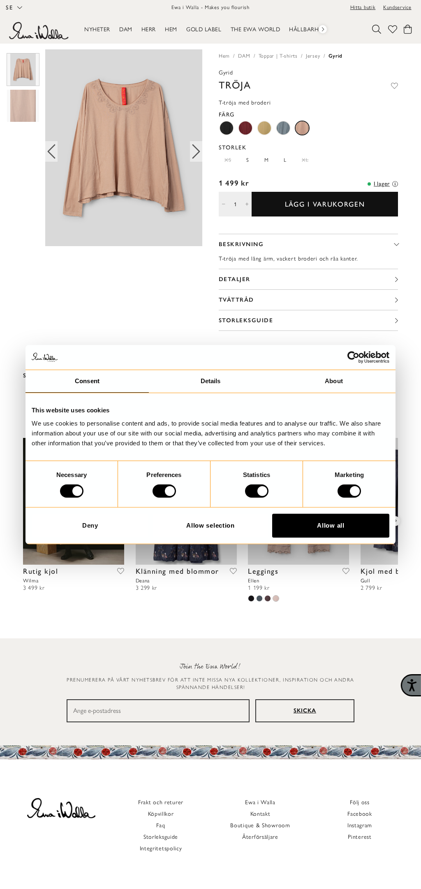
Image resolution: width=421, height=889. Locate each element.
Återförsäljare (260, 836)
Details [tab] (211, 380)
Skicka (305, 710)
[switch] (164, 491)
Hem (224, 56)
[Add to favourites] (394, 85)
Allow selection (210, 525)
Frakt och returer (160, 802)
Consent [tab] (87, 380)
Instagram (359, 825)
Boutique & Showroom (260, 825)
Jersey (313, 56)
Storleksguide (160, 836)
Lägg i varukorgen (325, 204)
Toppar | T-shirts (278, 56)
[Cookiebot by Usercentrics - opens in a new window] (353, 357)
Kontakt (260, 813)
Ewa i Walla (260, 802)
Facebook (359, 813)
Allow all (330, 525)
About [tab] (334, 380)
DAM (244, 56)
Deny (90, 525)
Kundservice (397, 7)
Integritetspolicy (161, 848)
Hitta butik (363, 7)
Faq (160, 825)
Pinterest (359, 836)
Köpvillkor (161, 813)
